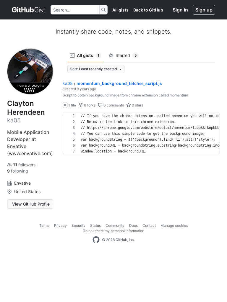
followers (25, 164)
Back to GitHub (148, 9)
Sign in (180, 10)
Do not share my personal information (113, 231)
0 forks (89, 105)
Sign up (204, 10)
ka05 (68, 83)
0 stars (137, 105)
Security (78, 225)
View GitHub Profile (31, 203)
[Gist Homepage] (29, 9)
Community (115, 225)
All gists (120, 9)
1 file (71, 105)
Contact (149, 225)
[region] (141, 133)
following (17, 170)
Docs (133, 225)
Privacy (60, 225)
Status (95, 225)
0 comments (113, 105)
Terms (44, 225)
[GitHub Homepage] (96, 240)
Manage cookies (174, 225)
